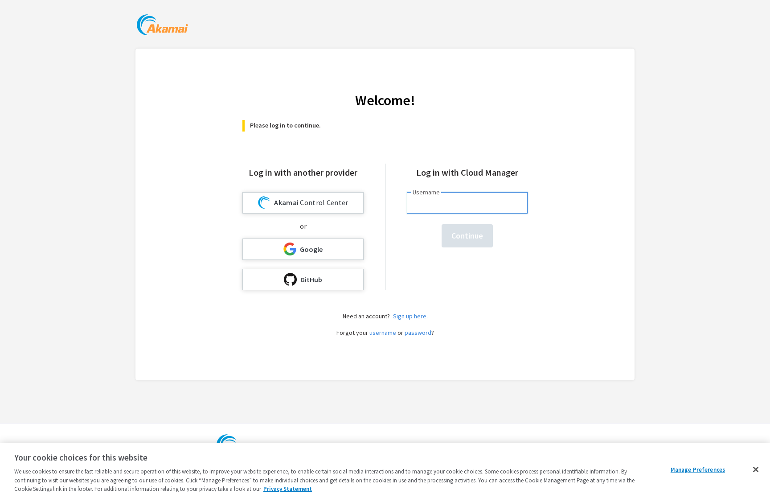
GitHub (311, 279)
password (418, 333)
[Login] (162, 26)
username (382, 333)
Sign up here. (410, 316)
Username (426, 192)
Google (311, 249)
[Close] (756, 469)
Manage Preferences (698, 469)
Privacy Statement (287, 489)
